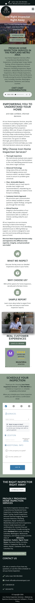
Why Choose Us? (17, 280)
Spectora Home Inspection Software (14, 599)
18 (17, 369)
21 (23, 369)
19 (19, 369)
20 (21, 369)
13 (27, 367)
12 (25, 367)
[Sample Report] (17, 292)
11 (24, 367)
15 (31, 367)
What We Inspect (17, 260)
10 (22, 367)
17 (16, 369)
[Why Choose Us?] (17, 273)
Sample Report (17, 299)
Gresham (12, 538)
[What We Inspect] (17, 253)
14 (29, 367)
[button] (26, 9)
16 (14, 369)
